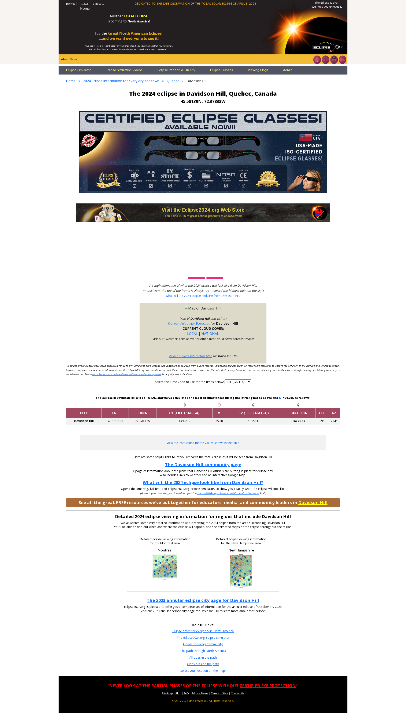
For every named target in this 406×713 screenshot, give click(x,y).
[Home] (317, 59)
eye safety (126, 49)
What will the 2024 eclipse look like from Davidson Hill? (203, 296)
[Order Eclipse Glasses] (325, 59)
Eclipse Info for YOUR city (176, 70)
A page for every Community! (203, 644)
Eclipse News (200, 693)
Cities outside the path (203, 664)
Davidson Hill (313, 502)
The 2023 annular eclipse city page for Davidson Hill (203, 600)
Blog (178, 693)
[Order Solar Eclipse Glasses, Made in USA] (203, 151)
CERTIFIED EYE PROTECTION (268, 685)
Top (397, 703)
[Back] (342, 59)
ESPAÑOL (70, 4)
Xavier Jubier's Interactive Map (190, 356)
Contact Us (237, 693)
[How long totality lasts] (298, 404)
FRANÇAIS (83, 4)
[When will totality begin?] (253, 404)
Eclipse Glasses (221, 70)
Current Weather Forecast (189, 323)
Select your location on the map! (203, 671)
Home (85, 8)
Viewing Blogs (258, 70)
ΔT (281, 398)
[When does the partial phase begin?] (184, 404)
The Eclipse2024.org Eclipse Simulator (203, 638)
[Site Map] (334, 59)
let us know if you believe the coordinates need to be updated (126, 374)
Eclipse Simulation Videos (124, 70)
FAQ (186, 693)
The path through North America (203, 651)
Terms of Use (219, 693)
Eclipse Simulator (78, 70)
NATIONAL (210, 333)
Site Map (167, 693)
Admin (287, 70)
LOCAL (192, 333)
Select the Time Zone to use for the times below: (190, 382)
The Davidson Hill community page (203, 464)
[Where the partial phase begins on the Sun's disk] (219, 404)
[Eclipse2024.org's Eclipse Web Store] (203, 212)
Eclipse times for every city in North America (203, 631)
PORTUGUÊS (98, 4)
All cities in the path (203, 657)
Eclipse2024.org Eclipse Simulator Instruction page (228, 493)
